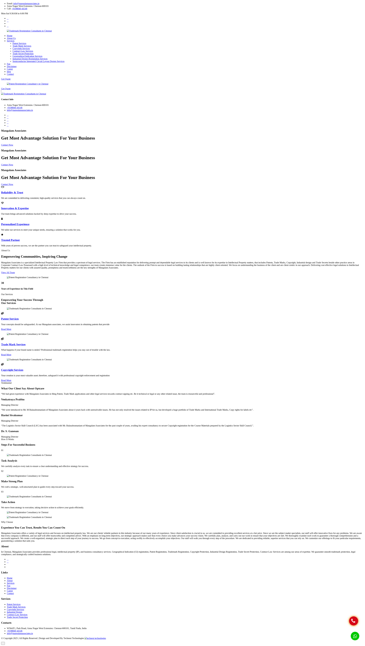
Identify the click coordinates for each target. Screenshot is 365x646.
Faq (8, 64)
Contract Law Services (23, 51)
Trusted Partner (10, 240)
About (10, 580)
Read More (6, 329)
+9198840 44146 (19, 8)
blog (9, 71)
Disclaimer (12, 66)
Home (9, 35)
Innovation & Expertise (15, 208)
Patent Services (19, 43)
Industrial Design (14, 612)
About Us (11, 38)
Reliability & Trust (12, 192)
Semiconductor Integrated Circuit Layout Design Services (38, 61)
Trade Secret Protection (23, 53)
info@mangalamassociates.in (26, 3)
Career (10, 69)
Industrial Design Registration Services (30, 59)
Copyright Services (21, 48)
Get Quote (6, 79)
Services (10, 41)
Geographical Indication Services (27, 56)
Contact (10, 74)
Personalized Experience (15, 224)
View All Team (8, 272)
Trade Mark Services (22, 46)
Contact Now (7, 145)
